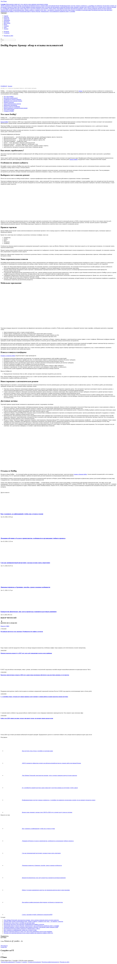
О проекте (24, 962)
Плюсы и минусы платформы (12, 106)
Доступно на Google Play (4, 946)
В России (6, 17)
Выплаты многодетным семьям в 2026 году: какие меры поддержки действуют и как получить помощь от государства (35, 675)
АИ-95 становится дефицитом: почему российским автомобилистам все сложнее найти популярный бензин (30, 5)
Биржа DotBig (4, 122)
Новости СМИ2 (5, 626)
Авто (5, 27)
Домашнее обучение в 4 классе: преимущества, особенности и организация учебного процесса (33, 538)
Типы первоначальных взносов (12, 103)
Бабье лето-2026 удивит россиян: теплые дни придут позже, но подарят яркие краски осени (27, 718)
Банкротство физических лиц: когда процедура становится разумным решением (29, 611)
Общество (6, 18)
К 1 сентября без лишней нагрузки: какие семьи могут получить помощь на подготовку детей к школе (28, 8)
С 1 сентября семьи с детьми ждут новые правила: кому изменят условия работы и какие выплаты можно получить (34, 696)
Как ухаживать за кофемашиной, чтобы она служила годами (22, 514)
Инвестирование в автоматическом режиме (15, 108)
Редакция (6, 31)
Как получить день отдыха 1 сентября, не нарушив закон (75, 10)
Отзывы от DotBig (9, 111)
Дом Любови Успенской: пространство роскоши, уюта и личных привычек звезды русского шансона (84, 8)
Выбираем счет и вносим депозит (13, 101)
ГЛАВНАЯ (4, 86)
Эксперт (6, 28)
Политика (6, 21)
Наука (5, 24)
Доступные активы (9, 109)
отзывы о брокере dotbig (80, 474)
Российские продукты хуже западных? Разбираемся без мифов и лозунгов (22, 631)
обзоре (80, 91)
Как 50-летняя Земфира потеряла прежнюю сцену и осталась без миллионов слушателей (42, 7)
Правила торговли (9, 102)
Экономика (7, 20)
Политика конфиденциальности (50, 962)
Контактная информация (8, 962)
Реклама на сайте (8, 35)
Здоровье (6, 26)
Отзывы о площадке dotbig (8, 355)
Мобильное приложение (10, 105)
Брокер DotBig (73, 159)
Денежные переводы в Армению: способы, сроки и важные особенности (25, 587)
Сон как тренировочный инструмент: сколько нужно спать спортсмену (25, 563)
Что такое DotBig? (9, 96)
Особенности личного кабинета (12, 99)
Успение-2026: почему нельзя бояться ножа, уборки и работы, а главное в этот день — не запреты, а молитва (30, 10)
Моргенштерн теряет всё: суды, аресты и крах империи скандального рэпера (24, 4)
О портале (6, 33)
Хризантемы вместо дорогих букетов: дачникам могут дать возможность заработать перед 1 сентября (47, 11)
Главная (6, 16)
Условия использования (34, 962)
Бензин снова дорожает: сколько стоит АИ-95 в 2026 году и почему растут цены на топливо (91, 7)
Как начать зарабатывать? (11, 98)
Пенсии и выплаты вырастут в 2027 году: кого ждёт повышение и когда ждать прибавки (26, 653)
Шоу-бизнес (7, 23)
